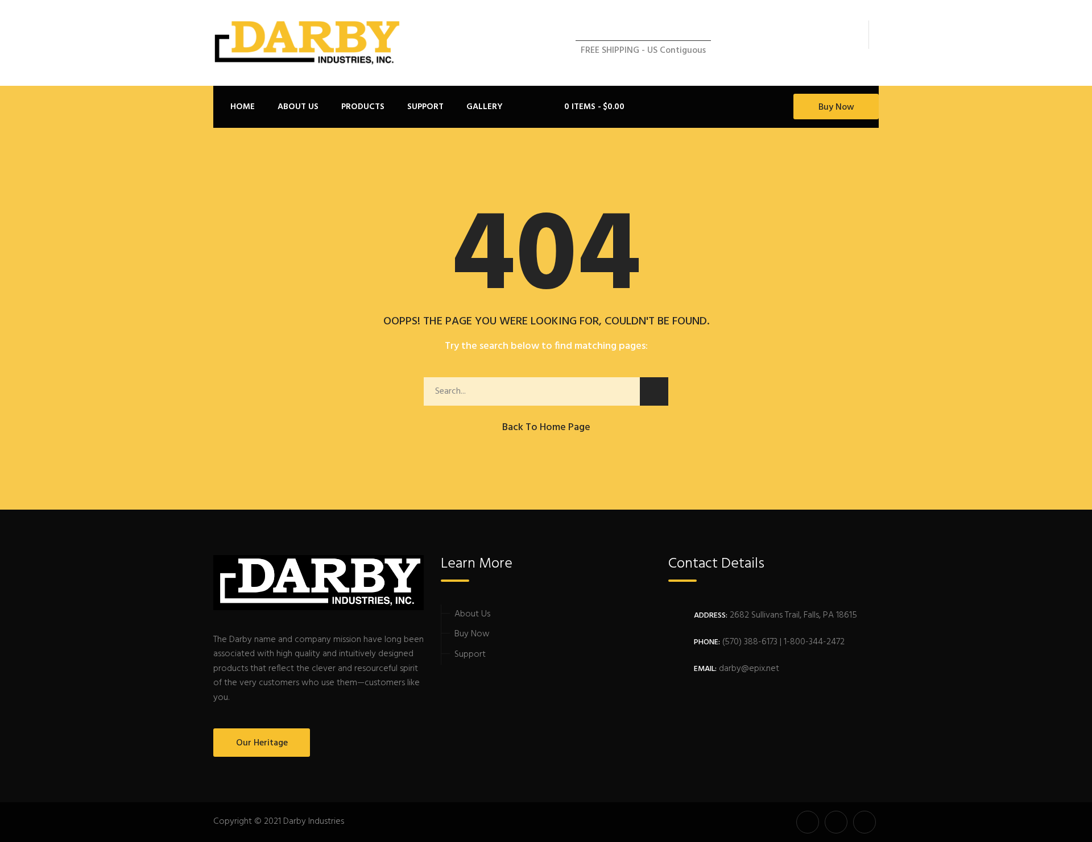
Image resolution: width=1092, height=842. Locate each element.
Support (470, 654)
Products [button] (362, 107)
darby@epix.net (749, 668)
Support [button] (425, 107)
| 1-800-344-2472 (811, 642)
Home (242, 107)
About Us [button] (298, 107)
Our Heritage (262, 743)
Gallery (484, 107)
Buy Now (836, 107)
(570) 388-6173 (748, 642)
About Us (472, 614)
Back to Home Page (546, 427)
